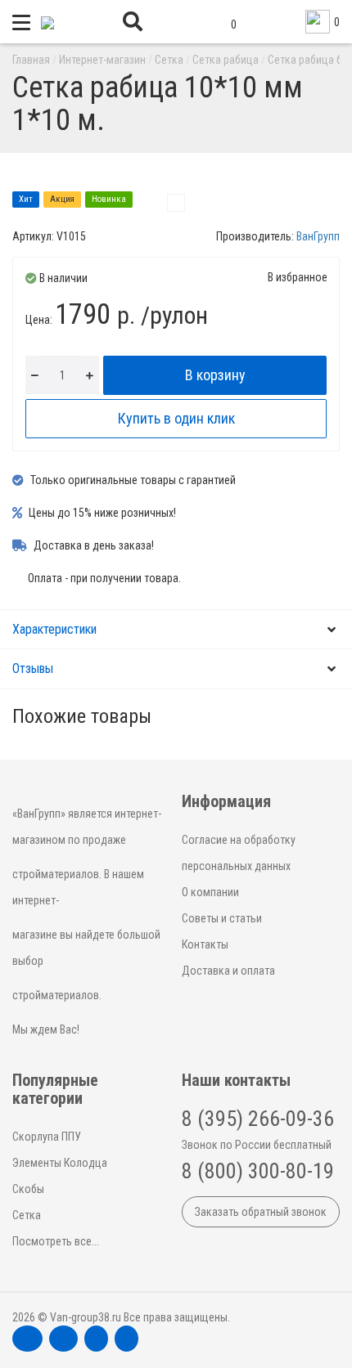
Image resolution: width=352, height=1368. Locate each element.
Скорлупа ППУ (46, 1136)
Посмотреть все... (55, 1241)
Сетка (26, 1215)
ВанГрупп (318, 236)
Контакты (205, 944)
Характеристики (54, 629)
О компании (210, 892)
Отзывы (32, 668)
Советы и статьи (222, 918)
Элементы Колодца (59, 1162)
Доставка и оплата (228, 970)
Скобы (28, 1188)
